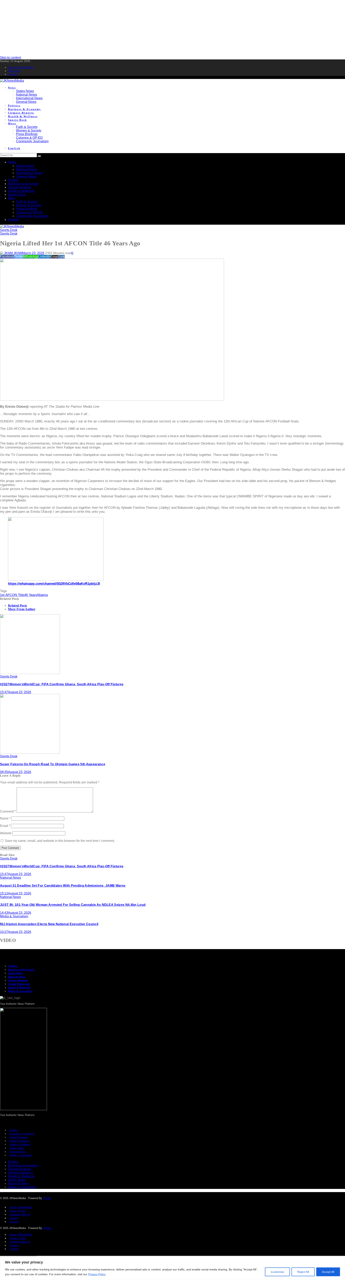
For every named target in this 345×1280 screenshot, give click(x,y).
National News (10, 877)
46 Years (30, 595)
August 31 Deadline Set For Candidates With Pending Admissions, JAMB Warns (62, 885)
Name (5, 818)
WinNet (47, 1198)
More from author (21, 609)
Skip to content (10, 57)
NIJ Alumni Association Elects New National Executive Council (49, 924)
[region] (172, 1268)
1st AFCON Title (12, 595)
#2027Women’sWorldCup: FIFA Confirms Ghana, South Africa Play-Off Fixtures (61, 684)
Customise (277, 1271)
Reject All (303, 1271)
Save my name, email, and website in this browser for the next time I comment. (60, 840)
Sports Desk (8, 230)
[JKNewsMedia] (12, 80)
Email (5, 825)
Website (6, 833)
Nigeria (42, 595)
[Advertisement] (120, 28)
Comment (8, 811)
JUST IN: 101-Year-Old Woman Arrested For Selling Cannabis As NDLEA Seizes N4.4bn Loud (73, 904)
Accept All (328, 1271)
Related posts (17, 605)
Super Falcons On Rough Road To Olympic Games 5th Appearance (52, 764)
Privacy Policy (97, 1274)
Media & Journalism (14, 916)
